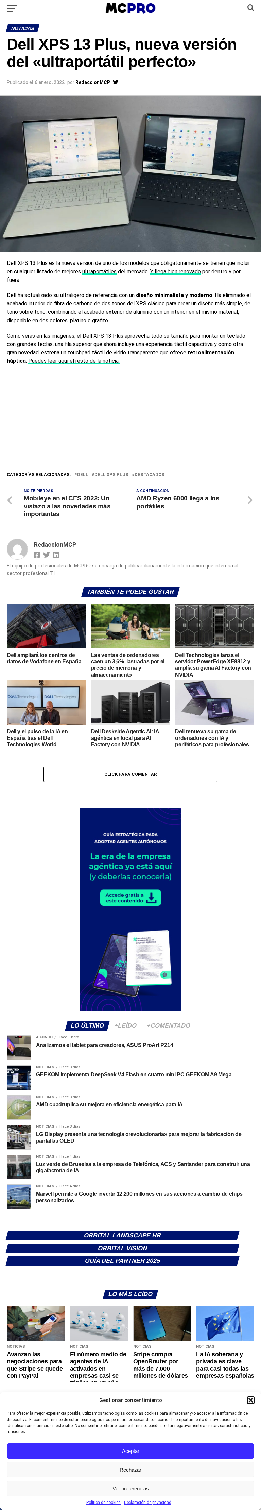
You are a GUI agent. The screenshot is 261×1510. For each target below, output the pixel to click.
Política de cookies (103, 1502)
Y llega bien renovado (175, 271)
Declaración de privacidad (147, 1502)
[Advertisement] (130, 420)
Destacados (149, 475)
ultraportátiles (99, 271)
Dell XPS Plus (111, 475)
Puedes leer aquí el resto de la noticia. (74, 361)
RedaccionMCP (92, 82)
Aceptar (130, 1451)
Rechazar (130, 1470)
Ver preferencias (130, 1488)
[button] (250, 1400)
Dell (82, 475)
